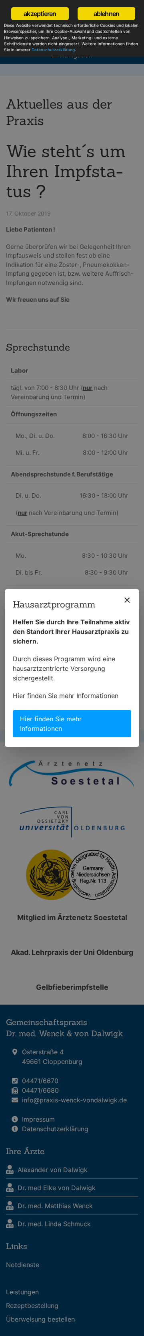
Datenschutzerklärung (53, 49)
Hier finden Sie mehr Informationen (65, 696)
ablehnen (107, 14)
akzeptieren (40, 14)
